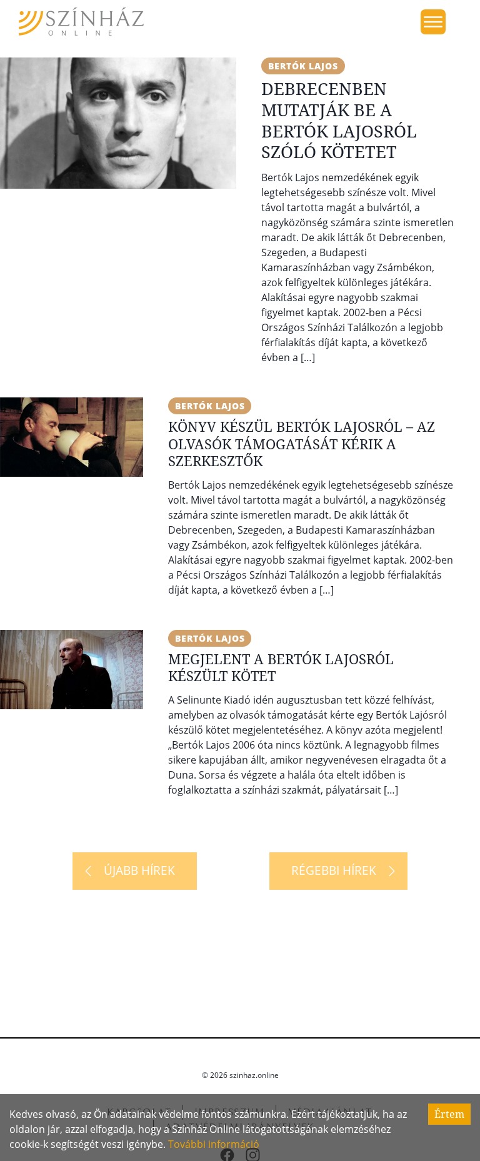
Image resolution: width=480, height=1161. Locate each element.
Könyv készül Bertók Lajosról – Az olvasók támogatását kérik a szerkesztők (301, 443)
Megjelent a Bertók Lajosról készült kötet (281, 667)
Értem (449, 1114)
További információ (213, 1144)
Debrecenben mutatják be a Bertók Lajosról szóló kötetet (339, 120)
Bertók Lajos (303, 66)
